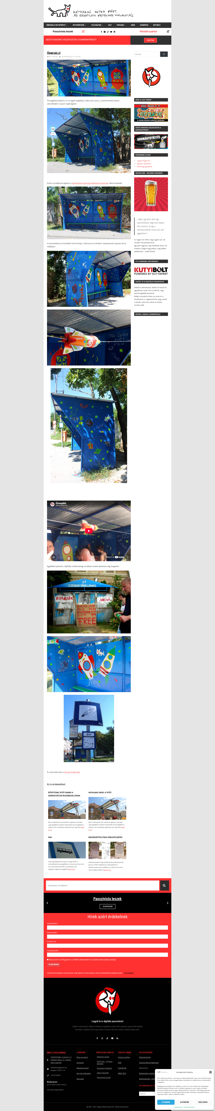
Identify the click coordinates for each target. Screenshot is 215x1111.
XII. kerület (77, 56)
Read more (71, 869)
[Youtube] (111, 32)
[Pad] (67, 857)
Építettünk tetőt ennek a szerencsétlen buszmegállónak (64, 794)
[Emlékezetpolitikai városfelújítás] (107, 858)
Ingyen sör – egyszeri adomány (104, 1062)
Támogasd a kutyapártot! (56, 25)
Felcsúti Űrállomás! (72, 772)
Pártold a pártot (148, 31)
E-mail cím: (51, 941)
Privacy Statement (189, 1107)
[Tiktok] (108, 32)
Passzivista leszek (63, 31)
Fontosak (120, 25)
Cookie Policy (178, 1107)
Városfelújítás (67, 56)
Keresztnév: (52, 932)
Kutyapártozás (78, 25)
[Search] (164, 54)
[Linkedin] (114, 32)
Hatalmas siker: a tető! (99, 792)
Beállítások (202, 1102)
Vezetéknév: (52, 923)
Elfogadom (166, 1102)
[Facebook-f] (101, 32)
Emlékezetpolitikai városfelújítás (105, 837)
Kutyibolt (157, 25)
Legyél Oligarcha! (143, 161)
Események (144, 25)
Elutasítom (184, 1102)
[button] (210, 1072)
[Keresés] (164, 885)
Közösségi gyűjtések (144, 166)
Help (110, 25)
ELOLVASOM (128, 973)
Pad (50, 837)
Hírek (133, 25)
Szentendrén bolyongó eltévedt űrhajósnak (90, 183)
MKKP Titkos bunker (56, 1052)
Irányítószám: (53, 950)
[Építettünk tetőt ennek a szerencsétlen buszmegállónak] (67, 818)
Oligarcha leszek (103, 1057)
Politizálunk (96, 25)
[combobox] (102, 885)
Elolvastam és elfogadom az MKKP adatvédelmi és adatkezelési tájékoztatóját (82, 959)
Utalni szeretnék (103, 1073)
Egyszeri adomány (144, 163)
